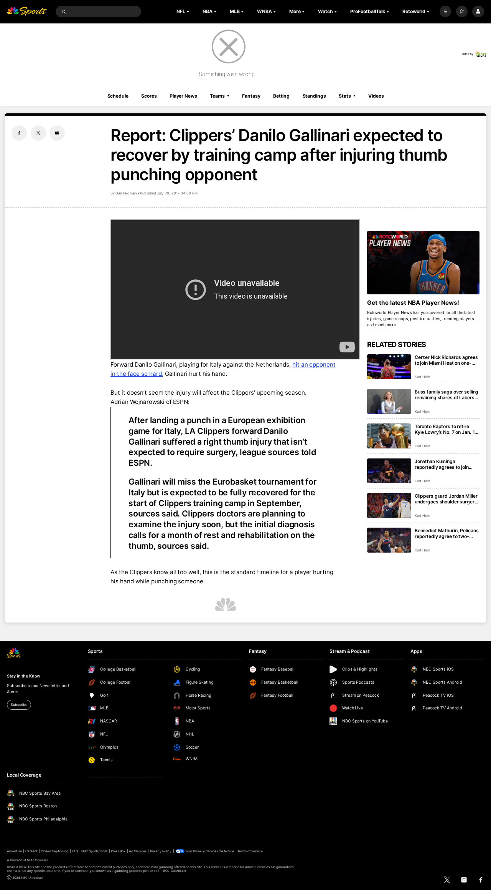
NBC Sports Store (94, 851)
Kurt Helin (422, 377)
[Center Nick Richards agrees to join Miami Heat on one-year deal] (389, 366)
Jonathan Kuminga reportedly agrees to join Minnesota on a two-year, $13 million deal (442, 464)
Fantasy (251, 96)
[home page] (27, 11)
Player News (183, 96)
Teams (217, 96)
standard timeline (255, 572)
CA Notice (226, 851)
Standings (314, 96)
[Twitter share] (38, 133)
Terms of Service (250, 851)
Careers (31, 851)
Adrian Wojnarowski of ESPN (149, 401)
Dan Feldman (126, 193)
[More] (445, 11)
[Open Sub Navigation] (188, 11)
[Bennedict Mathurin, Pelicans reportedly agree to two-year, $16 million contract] (389, 540)
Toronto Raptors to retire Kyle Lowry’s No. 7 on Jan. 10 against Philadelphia (446, 429)
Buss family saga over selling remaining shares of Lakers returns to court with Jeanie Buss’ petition (446, 394)
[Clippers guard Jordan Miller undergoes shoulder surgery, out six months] (389, 505)
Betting (281, 96)
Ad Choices (137, 851)
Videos (376, 96)
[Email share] (57, 133)
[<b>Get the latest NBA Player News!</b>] (423, 262)
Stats (345, 96)
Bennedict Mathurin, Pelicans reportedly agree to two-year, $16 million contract (447, 533)
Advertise (14, 851)
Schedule (118, 96)
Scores (149, 96)
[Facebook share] (19, 133)
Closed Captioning (55, 851)
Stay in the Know (23, 676)
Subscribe (19, 704)
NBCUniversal (37, 860)
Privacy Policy (161, 851)
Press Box (118, 851)
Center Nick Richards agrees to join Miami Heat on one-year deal (446, 360)
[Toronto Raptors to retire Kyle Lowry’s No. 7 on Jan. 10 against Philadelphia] (389, 435)
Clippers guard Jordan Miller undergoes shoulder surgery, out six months (447, 499)
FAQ (75, 851)
